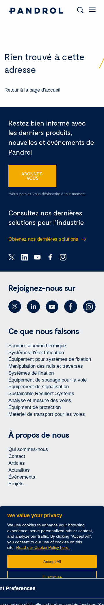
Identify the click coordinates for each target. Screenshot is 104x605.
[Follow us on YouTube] (52, 306)
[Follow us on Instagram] (89, 306)
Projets (16, 483)
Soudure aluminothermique (37, 345)
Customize (52, 577)
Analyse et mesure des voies (39, 400)
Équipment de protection (34, 407)
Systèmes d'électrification (36, 352)
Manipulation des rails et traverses (45, 366)
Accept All (52, 561)
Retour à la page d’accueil (32, 90)
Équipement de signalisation (38, 386)
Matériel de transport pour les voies (46, 414)
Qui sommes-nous (28, 449)
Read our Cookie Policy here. (43, 547)
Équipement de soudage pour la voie (47, 380)
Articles (16, 463)
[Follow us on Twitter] (14, 306)
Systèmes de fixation (31, 373)
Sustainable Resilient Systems (41, 393)
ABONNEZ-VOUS (32, 176)
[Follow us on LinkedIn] (33, 306)
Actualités (19, 470)
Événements (21, 477)
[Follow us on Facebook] (70, 306)
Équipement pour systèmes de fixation (49, 359)
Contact (16, 456)
